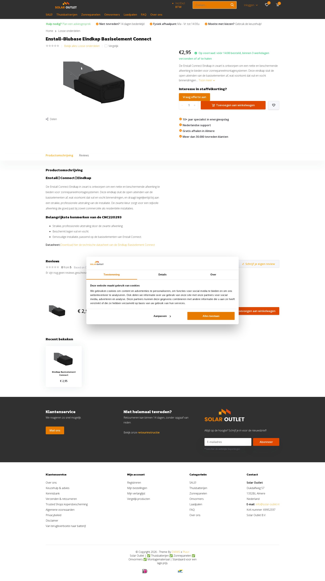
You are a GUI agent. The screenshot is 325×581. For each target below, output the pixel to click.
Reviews (84, 155)
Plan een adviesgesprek (68, 24)
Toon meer (206, 80)
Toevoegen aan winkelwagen (235, 105)
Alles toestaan (211, 316)
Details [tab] (162, 274)
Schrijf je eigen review (260, 264)
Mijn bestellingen (137, 488)
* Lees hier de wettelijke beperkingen (222, 449)
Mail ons (55, 430)
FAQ (143, 14)
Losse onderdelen (69, 31)
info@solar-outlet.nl (267, 504)
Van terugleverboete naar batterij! (66, 526)
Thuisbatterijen (66, 14)
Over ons (156, 14)
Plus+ (186, 552)
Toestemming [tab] (112, 274)
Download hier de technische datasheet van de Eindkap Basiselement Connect (107, 245)
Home (49, 31)
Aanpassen (160, 316)
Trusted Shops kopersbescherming (67, 504)
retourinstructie (149, 432)
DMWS (176, 552)
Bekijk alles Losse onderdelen (82, 46)
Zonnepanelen (90, 14)
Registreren (134, 482)
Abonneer (266, 442)
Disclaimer (52, 520)
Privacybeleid (53, 515)
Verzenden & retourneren (61, 499)
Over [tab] (213, 274)
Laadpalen (130, 14)
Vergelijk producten (138, 499)
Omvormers (112, 14)
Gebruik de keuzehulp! (235, 24)
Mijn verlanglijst (136, 493)
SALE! (49, 14)
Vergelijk (113, 46)
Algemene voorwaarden (60, 510)
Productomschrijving (59, 155)
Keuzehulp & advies (57, 488)
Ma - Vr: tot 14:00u (176, 24)
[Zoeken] (232, 5)
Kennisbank (53, 493)
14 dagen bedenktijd (121, 24)
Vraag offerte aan (194, 97)
